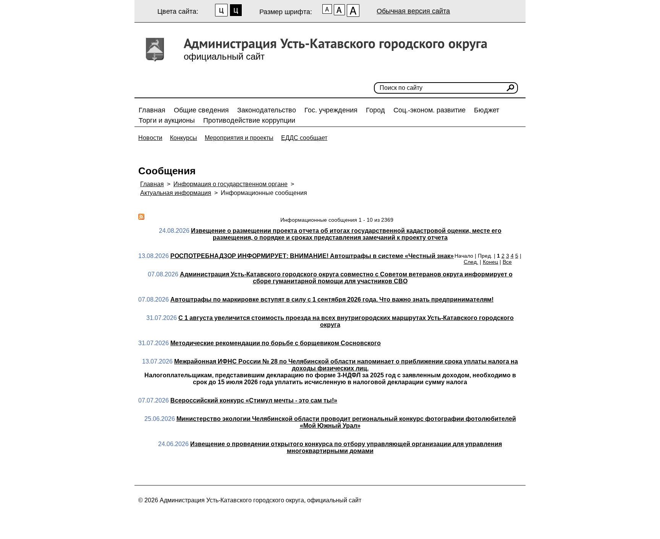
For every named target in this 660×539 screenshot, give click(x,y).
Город (375, 110)
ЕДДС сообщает (304, 138)
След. (471, 262)
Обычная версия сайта (413, 11)
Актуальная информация (175, 193)
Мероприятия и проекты (239, 138)
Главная (152, 110)
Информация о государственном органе (230, 184)
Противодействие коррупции (249, 120)
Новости (150, 138)
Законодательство (266, 110)
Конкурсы (183, 138)
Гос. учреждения (331, 110)
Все (507, 262)
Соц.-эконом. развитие (429, 110)
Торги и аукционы (167, 120)
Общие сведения (201, 110)
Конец (490, 262)
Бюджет (486, 110)
